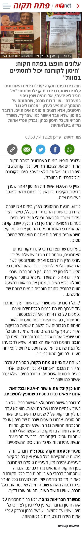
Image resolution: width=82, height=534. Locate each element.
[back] (78, 6)
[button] (41, 339)
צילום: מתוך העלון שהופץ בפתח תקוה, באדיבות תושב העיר (36, 56)
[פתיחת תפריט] (7, 6)
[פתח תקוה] (41, 9)
